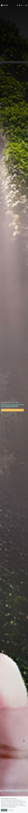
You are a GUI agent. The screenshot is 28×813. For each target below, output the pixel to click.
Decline (10, 810)
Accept (4, 810)
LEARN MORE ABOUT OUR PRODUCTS (11, 410)
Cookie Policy (12, 806)
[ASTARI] (4, 5)
